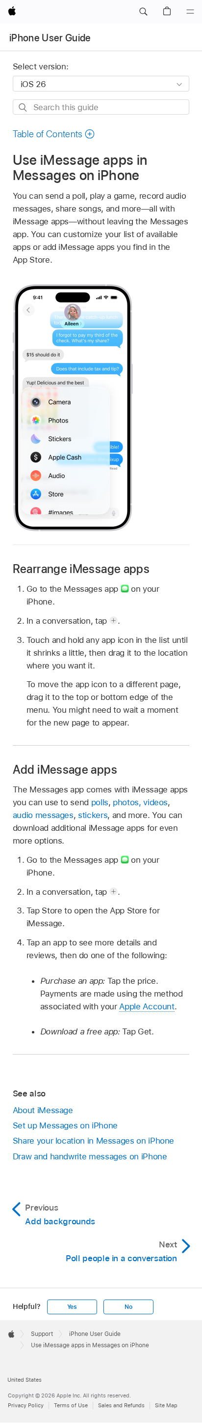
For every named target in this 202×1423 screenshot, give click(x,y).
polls (99, 802)
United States (24, 1379)
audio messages (43, 815)
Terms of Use (71, 1405)
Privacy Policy (26, 1405)
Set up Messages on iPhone (65, 1125)
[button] (143, 12)
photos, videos (140, 802)
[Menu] (190, 12)
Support (42, 1334)
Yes (72, 1306)
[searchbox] (101, 107)
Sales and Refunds (121, 1405)
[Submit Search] (23, 107)
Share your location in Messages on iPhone (93, 1141)
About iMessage (43, 1110)
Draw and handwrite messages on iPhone (90, 1156)
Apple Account (146, 1006)
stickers (92, 815)
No (128, 1306)
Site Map (166, 1405)
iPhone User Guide (50, 38)
